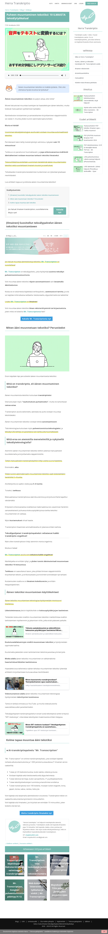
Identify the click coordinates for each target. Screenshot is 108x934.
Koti (51, 3)
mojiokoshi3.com (32, 835)
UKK (75, 3)
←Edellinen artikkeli (11, 843)
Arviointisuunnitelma (82, 73)
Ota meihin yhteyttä (47, 921)
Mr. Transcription (49, 261)
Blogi (22, 10)
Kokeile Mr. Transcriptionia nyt (36, 318)
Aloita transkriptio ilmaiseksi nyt (36, 813)
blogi (17, 921)
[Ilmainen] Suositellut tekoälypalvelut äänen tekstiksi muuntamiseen (34, 195)
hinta (57, 3)
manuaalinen (79, 78)
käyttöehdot (61, 921)
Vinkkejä (28, 10)
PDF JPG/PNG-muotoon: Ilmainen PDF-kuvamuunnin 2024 (92, 137)
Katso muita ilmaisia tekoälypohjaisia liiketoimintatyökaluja (54, 924)
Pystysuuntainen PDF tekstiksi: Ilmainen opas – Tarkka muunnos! (92, 128)
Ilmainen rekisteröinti (82, 69)
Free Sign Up (91, 3)
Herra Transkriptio (11, 10)
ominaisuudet (66, 3)
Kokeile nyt (59, 211)
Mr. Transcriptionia (32, 311)
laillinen (87, 921)
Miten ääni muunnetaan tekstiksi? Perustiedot (26, 199)
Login (81, 3)
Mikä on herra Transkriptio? (84, 57)
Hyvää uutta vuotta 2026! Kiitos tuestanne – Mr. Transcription (92, 109)
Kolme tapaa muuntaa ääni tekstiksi (23, 203)
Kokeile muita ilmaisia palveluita (86, 83)
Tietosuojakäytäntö (75, 921)
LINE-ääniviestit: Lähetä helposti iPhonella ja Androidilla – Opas (92, 169)
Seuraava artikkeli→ (26, 843)
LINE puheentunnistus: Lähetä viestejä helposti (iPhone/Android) (92, 159)
